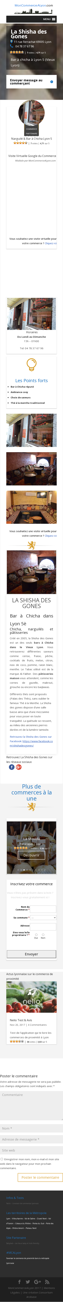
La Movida (31, 838)
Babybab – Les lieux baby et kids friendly (22, 1243)
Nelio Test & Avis (21, 1020)
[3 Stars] (16, 52)
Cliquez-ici (51, 243)
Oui (36, 937)
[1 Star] (11, 52)
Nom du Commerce (23, 908)
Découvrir (31, 855)
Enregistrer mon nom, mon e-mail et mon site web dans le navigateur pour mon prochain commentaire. (29, 1163)
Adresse (25, 925)
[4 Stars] (19, 52)
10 (45, 870)
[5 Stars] (22, 52)
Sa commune (21, 917)
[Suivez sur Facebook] (12, 767)
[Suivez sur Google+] (19, 767)
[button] (47, 19)
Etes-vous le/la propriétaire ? (21, 934)
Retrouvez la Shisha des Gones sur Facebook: (31, 741)
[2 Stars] (14, 52)
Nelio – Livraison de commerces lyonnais (22, 1203)
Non (43, 937)
